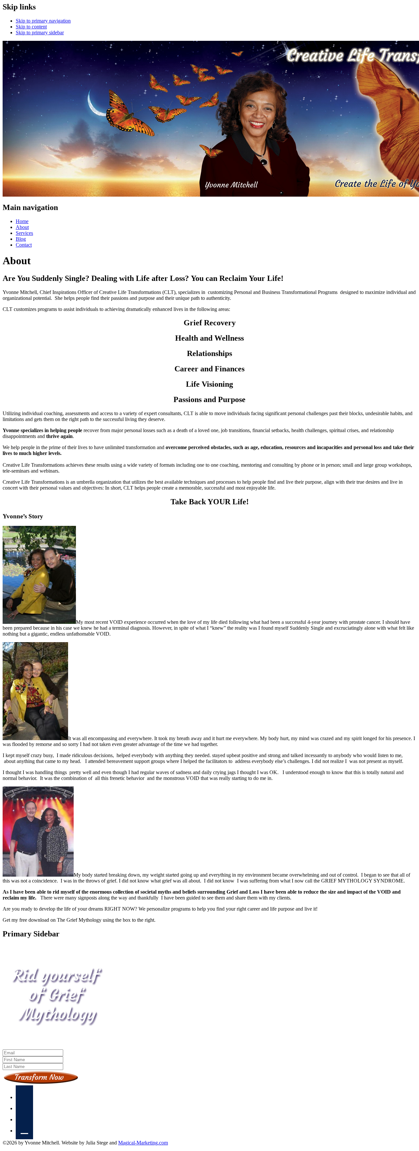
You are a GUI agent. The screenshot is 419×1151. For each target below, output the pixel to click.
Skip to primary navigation (43, 21)
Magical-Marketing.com (143, 1142)
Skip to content (31, 26)
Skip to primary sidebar (40, 32)
